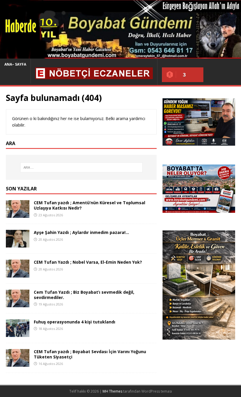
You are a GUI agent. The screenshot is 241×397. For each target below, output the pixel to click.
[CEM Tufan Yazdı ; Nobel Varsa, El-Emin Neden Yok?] (17, 274)
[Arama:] (81, 167)
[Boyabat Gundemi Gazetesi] (120, 55)
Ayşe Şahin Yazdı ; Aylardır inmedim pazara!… (81, 232)
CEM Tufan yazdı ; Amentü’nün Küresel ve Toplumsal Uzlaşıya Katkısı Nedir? (89, 205)
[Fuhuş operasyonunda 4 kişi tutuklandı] (17, 333)
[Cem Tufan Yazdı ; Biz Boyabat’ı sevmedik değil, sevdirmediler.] (17, 303)
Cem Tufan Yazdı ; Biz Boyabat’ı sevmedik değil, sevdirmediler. (84, 294)
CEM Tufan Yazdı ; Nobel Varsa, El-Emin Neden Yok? (88, 262)
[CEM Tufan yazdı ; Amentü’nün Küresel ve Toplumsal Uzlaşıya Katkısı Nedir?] (17, 214)
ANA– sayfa (15, 64)
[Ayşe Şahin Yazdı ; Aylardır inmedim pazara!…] (17, 244)
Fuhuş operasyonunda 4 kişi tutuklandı (74, 322)
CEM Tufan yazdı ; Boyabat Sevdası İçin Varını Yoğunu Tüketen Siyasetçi (90, 354)
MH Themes (112, 391)
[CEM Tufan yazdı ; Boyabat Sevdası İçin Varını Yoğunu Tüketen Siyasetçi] (17, 363)
